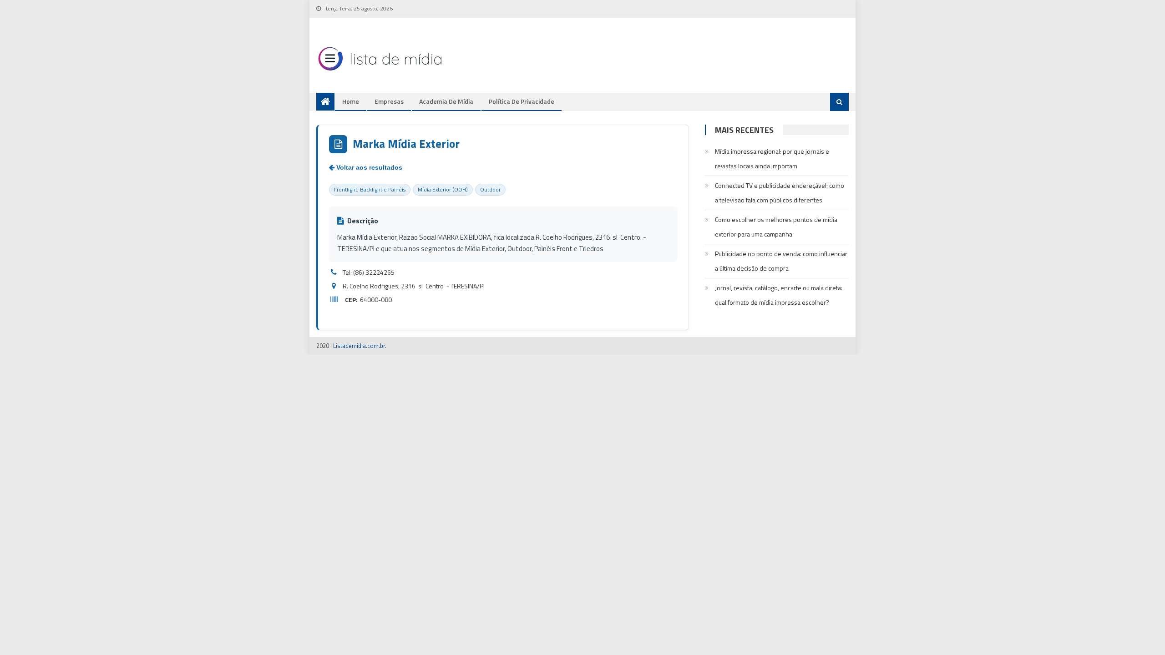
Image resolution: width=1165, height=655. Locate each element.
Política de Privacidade (521, 101)
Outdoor (490, 189)
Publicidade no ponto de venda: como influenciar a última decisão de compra (781, 261)
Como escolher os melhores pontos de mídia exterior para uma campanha (776, 227)
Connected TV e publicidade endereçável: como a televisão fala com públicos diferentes (779, 193)
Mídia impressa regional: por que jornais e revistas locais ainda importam (772, 158)
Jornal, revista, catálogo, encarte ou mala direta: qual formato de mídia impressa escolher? (778, 295)
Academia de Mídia (446, 101)
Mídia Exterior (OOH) (443, 189)
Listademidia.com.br (359, 345)
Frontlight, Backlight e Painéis (369, 189)
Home (350, 101)
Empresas (389, 101)
